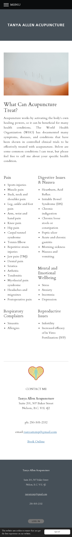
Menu (15, 5)
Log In (36, 521)
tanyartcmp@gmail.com (40, 432)
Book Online (36, 442)
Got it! (57, 532)
